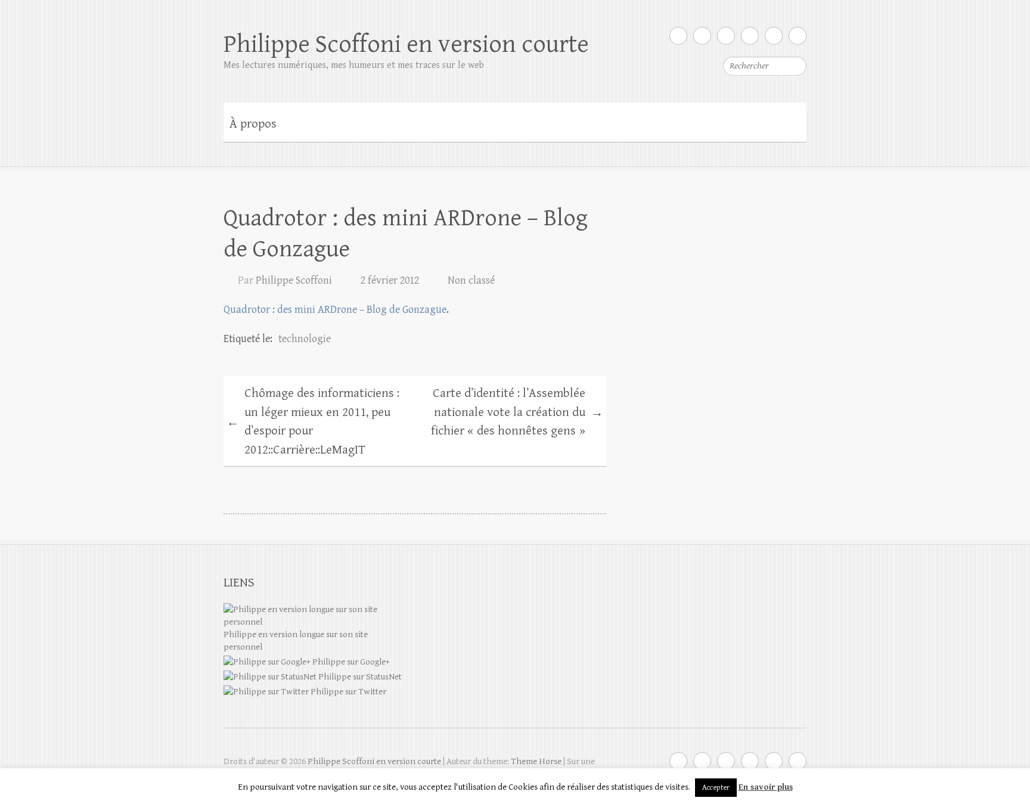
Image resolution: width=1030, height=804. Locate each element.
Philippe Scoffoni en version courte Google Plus (702, 36)
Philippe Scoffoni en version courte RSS (797, 36)
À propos (253, 124)
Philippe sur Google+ (350, 662)
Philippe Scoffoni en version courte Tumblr (774, 36)
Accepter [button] (716, 787)
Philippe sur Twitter (347, 692)
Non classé (471, 280)
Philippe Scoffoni (294, 280)
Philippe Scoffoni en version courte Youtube (726, 36)
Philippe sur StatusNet (359, 677)
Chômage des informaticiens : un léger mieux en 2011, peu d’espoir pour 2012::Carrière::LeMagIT (313, 421)
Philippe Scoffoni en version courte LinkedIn (750, 36)
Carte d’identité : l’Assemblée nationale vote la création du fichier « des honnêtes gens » (517, 412)
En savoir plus (766, 787)
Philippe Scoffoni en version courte (406, 44)
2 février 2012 (390, 280)
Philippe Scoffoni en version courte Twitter (678, 36)
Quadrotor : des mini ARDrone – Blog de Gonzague (335, 309)
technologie (304, 339)
